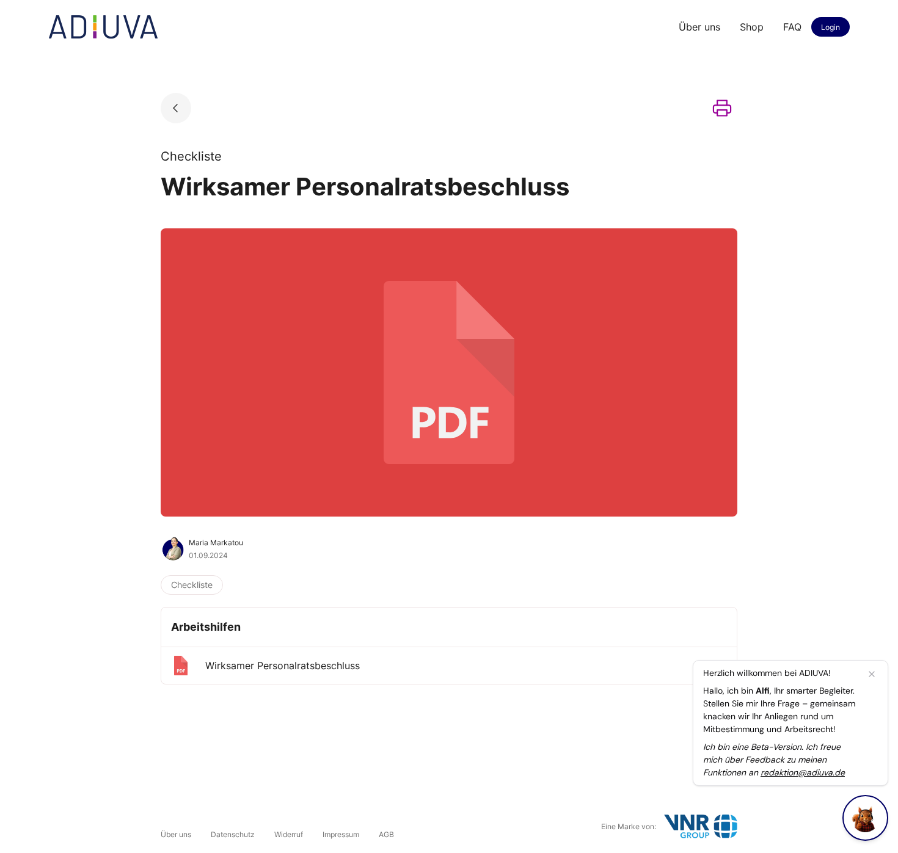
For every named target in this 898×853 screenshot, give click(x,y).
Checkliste (192, 584)
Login (830, 27)
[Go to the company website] (700, 826)
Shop (752, 27)
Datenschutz (233, 834)
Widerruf (288, 834)
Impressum (341, 834)
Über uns (699, 27)
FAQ (792, 27)
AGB (386, 834)
